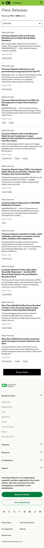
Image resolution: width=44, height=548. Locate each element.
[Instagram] (9, 511)
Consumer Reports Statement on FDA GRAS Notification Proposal (21, 204)
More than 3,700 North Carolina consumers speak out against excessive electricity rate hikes (21, 341)
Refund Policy (6, 535)
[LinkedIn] (29, 511)
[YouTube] (40, 511)
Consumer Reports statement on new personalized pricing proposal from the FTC (21, 70)
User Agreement (7, 529)
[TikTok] (35, 511)
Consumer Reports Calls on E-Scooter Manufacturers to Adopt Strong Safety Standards (18, 38)
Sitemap (23, 529)
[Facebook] (4, 511)
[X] (19, 511)
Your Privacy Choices (27, 523)
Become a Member (22, 494)
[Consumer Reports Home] (10, 385)
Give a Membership (22, 502)
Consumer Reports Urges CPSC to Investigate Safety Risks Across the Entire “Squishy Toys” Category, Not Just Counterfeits (22, 171)
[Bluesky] (24, 511)
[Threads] (14, 511)
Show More (22, 372)
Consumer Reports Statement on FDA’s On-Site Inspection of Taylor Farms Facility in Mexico (21, 102)
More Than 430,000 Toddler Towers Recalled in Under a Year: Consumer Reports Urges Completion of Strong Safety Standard (21, 307)
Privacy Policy (6, 523)
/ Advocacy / (17, 3)
